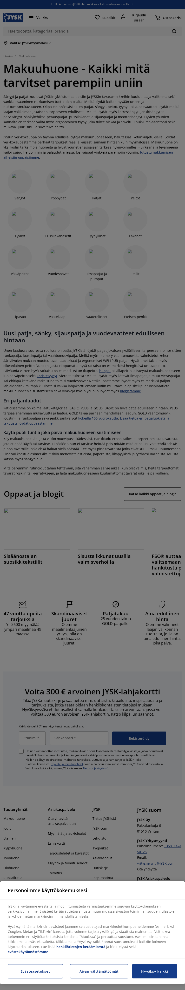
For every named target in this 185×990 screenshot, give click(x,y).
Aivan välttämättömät (99, 971)
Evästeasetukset (35, 971)
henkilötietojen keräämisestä (80, 946)
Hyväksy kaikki (154, 971)
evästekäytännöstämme (28, 951)
